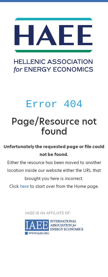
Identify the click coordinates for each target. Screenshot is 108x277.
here (24, 186)
